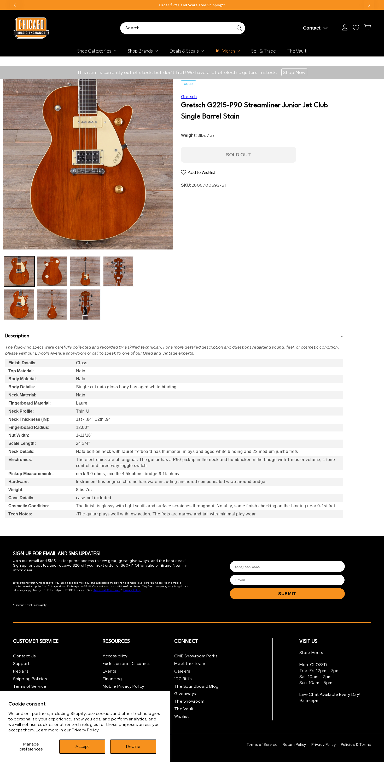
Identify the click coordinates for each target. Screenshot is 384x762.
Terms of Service (29, 686)
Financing (112, 678)
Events (110, 671)
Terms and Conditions (107, 590)
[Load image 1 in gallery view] (19, 271)
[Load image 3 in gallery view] (52, 271)
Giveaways (185, 693)
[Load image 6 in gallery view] (85, 304)
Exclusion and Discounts (126, 663)
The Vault (184, 709)
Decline (133, 746)
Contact (312, 28)
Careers (182, 671)
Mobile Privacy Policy (123, 686)
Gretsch (189, 96)
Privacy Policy (85, 730)
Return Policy (294, 744)
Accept (82, 746)
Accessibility (115, 656)
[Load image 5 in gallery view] (85, 271)
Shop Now (294, 72)
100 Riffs (183, 678)
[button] (174, 336)
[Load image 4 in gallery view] (52, 304)
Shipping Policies (30, 678)
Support (21, 663)
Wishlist (181, 716)
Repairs (20, 671)
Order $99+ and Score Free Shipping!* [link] (192, 5)
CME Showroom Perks (196, 656)
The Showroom (189, 701)
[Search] (239, 28)
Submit (287, 593)
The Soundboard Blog (196, 686)
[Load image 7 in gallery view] (118, 271)
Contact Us (24, 656)
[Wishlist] (356, 27)
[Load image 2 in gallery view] (19, 304)
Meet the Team (189, 663)
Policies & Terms (356, 744)
